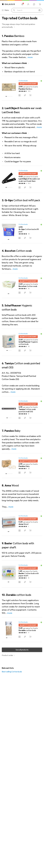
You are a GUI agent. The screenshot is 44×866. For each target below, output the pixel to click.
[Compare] (19, 95)
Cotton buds (23, 81)
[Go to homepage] (8, 4)
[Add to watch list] (25, 95)
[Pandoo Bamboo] (22, 88)
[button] (14, 27)
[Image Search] (39, 10)
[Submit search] (14, 10)
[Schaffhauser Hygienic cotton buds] (22, 342)
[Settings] (22, 4)
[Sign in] (28, 4)
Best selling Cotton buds (12, 672)
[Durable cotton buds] (22, 629)
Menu (7, 10)
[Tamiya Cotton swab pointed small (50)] (22, 409)
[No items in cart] (40, 4)
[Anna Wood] (22, 523)
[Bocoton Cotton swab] (22, 285)
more (30, 57)
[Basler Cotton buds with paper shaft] (22, 573)
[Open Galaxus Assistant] (34, 4)
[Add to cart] (30, 95)
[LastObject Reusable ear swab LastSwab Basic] (22, 179)
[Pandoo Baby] (22, 465)
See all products (22, 650)
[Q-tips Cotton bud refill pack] (22, 231)
